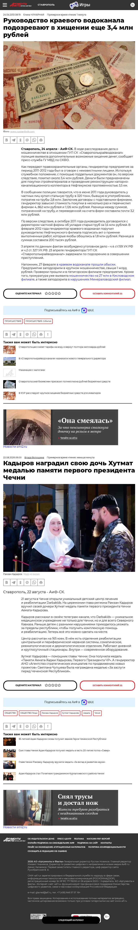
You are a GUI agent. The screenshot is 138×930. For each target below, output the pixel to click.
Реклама (79, 839)
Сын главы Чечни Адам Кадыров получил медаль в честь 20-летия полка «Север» (64, 750)
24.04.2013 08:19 (11, 14)
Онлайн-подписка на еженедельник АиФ (51, 843)
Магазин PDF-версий (98, 839)
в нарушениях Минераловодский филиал (99, 279)
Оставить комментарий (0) (107, 293)
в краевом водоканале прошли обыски (86, 264)
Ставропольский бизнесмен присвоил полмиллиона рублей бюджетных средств (64, 381)
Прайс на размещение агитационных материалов (56, 847)
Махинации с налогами (32, 370)
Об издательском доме (41, 839)
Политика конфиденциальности (107, 847)
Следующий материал (71, 920)
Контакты (106, 843)
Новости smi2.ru (15, 446)
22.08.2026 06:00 (12, 457)
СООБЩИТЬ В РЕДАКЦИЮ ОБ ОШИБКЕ (47, 851)
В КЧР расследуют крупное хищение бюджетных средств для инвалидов (60, 393)
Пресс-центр (64, 839)
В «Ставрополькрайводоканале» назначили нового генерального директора (62, 358)
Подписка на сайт (87, 843)
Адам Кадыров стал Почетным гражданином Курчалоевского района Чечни (61, 773)
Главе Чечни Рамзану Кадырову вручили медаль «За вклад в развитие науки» (62, 762)
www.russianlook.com (22, 131)
